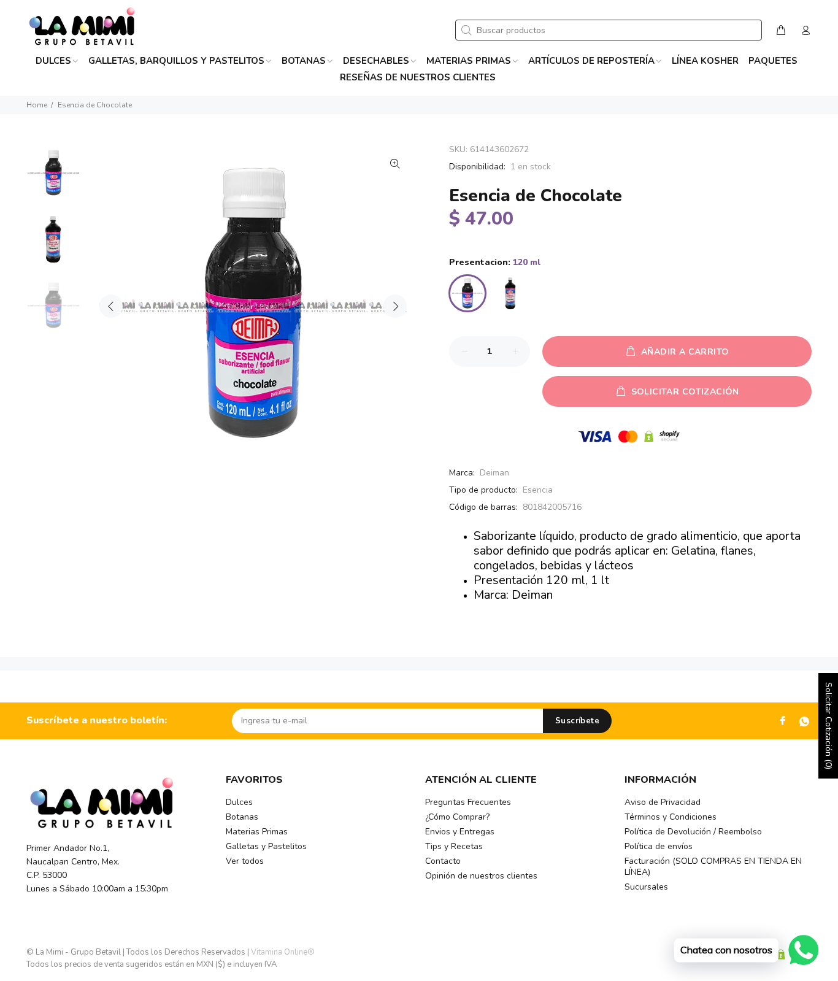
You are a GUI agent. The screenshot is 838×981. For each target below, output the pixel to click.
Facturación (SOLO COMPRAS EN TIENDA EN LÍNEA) (713, 866)
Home (36, 105)
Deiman (494, 473)
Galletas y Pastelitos (266, 846)
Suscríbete (577, 720)
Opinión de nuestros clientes (481, 876)
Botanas (242, 817)
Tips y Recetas (454, 846)
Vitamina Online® (283, 952)
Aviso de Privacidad (663, 802)
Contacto (443, 861)
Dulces (239, 802)
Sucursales (646, 887)
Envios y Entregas (459, 831)
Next (395, 306)
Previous (111, 306)
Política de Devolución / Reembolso (693, 831)
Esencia (538, 490)
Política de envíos (659, 846)
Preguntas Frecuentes (468, 802)
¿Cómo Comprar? (457, 817)
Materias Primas (257, 831)
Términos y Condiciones (671, 817)
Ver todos (245, 861)
